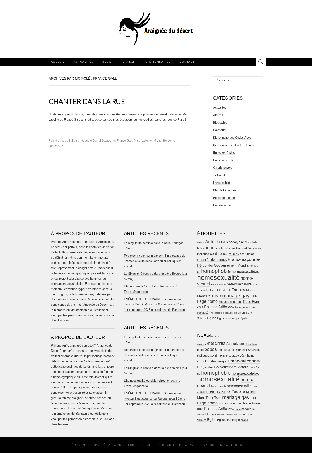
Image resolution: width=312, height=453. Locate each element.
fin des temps (217, 259)
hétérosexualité (239, 284)
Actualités (83, 61)
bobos (210, 247)
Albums (218, 115)
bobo (200, 248)
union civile (245, 312)
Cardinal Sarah (246, 248)
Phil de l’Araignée (224, 190)
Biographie (220, 122)
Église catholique (228, 318)
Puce (238, 307)
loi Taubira (236, 289)
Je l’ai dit (71, 140)
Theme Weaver (185, 445)
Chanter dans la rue (87, 101)
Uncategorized (222, 205)
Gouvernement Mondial (231, 265)
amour (200, 242)
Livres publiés (222, 182)
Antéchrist (215, 241)
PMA (231, 307)
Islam (256, 284)
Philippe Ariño (215, 307)
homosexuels (218, 284)
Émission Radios (224, 152)
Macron (251, 290)
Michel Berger (162, 140)
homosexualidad (245, 271)
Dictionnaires (157, 61)
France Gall (124, 140)
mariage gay (235, 295)
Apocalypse (235, 242)
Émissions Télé (223, 160)
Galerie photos (222, 167)
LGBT (221, 290)
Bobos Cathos (226, 248)
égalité (244, 318)
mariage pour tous (230, 301)
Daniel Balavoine (104, 140)
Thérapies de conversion (223, 312)
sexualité (202, 312)
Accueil (58, 61)
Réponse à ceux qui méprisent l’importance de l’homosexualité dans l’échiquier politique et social (154, 261)
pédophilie (248, 307)
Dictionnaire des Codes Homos (233, 145)
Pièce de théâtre (224, 197)
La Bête (211, 290)
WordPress (124, 445)
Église (211, 318)
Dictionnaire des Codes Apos (232, 137)
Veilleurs (201, 318)
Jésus (201, 290)
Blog (106, 61)
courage (234, 253)
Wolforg (234, 445)
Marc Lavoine (143, 140)
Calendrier (219, 130)
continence (219, 253)
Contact (187, 61)
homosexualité (218, 277)
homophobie (216, 271)
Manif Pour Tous (209, 296)
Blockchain (251, 242)
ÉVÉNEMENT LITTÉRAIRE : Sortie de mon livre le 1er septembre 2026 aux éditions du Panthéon (154, 304)
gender (208, 265)
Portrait (128, 61)
